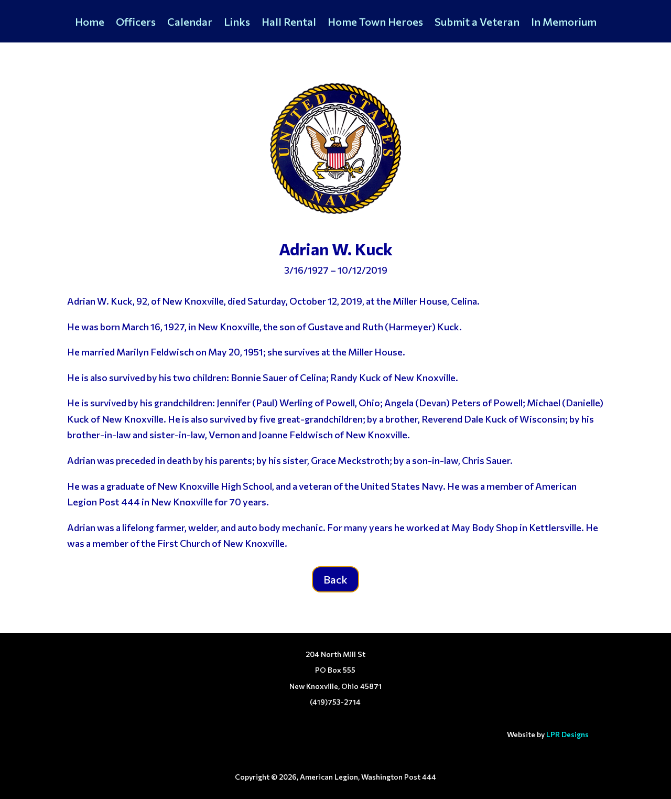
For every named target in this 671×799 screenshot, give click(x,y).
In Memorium (564, 23)
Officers (136, 23)
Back (335, 579)
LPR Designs (567, 734)
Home (89, 23)
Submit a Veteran (477, 23)
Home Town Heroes (375, 23)
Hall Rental (289, 23)
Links (237, 23)
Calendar (189, 23)
